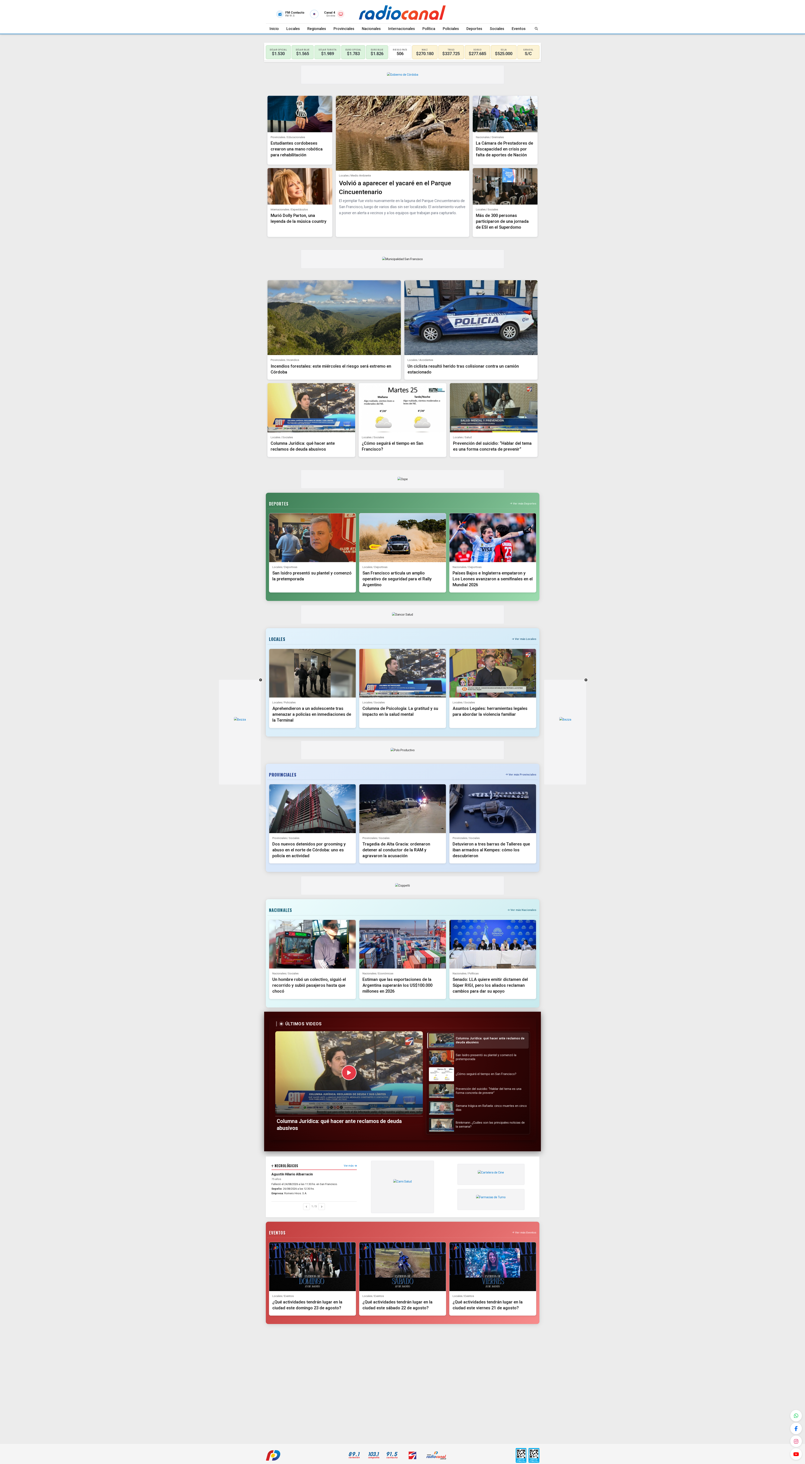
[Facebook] (796, 1428)
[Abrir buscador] (536, 28)
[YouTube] (796, 1454)
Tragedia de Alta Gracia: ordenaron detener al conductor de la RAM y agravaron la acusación (396, 850)
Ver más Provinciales (522, 774)
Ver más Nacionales (523, 910)
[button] (477, 1040)
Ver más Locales (525, 639)
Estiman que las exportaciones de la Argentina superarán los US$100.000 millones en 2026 (397, 985)
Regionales (316, 28)
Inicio (274, 28)
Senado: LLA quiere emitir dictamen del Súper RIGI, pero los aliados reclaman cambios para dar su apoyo (490, 985)
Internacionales (401, 28)
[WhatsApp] (796, 1415)
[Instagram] (796, 1441)
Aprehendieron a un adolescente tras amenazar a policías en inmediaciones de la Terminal (311, 714)
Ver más (349, 1165)
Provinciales (344, 28)
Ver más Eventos (525, 1232)
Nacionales (371, 28)
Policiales (451, 28)
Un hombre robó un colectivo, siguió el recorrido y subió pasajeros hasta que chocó (309, 985)
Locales (293, 28)
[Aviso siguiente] (321, 1206)
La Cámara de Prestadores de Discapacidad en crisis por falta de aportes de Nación (504, 149)
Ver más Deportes (524, 503)
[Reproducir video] (349, 1072)
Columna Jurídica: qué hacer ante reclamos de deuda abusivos (339, 1124)
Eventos (519, 28)
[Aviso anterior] (306, 1206)
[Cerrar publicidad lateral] (260, 680)
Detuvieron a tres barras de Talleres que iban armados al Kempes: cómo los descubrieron (491, 850)
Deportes (474, 28)
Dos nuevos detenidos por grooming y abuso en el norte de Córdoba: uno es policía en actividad (309, 850)
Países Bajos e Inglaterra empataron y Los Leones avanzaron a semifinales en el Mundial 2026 (493, 579)
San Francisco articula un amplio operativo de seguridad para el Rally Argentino (397, 579)
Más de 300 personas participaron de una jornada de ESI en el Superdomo (502, 221)
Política (428, 28)
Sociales (497, 28)
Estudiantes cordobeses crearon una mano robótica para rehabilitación (297, 149)
